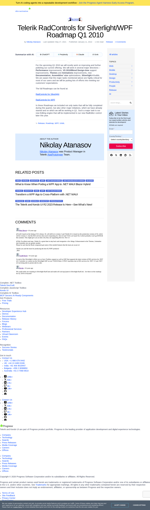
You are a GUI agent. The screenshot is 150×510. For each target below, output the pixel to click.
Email (111, 129)
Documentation (9, 316)
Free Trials (7, 300)
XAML (62, 123)
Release (109, 42)
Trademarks (41, 485)
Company (6, 435)
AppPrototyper (55, 154)
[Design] (121, 78)
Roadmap (50, 123)
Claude (81, 55)
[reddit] (125, 155)
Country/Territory (115, 136)
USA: (14, 360)
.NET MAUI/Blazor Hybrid (73, 180)
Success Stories (9, 347)
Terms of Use (8, 493)
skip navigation (21, 11)
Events (5, 337)
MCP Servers (6, 295)
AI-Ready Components (23, 295)
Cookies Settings (139, 505)
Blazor (90, 180)
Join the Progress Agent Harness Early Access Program (106, 3)
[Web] (121, 66)
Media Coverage (9, 445)
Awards (5, 440)
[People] (121, 86)
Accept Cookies (120, 505)
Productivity (56, 201)
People (112, 86)
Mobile (25, 180)
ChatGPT (46, 55)
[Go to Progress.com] (6, 427)
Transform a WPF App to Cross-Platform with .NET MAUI (46, 194)
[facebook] (111, 155)
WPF (57, 123)
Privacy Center (8, 498)
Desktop (34, 180)
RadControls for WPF (45, 100)
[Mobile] (121, 70)
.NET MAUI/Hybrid (54, 180)
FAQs (4, 339)
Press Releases (9, 442)
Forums (5, 321)
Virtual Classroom (10, 334)
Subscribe (121, 146)
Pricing (5, 303)
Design (112, 78)
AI (110, 94)
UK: (14, 363)
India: (15, 366)
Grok (96, 55)
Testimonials (7, 350)
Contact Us (7, 358)
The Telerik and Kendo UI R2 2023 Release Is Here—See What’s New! (53, 204)
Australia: (16, 371)
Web (18, 180)
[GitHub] (5, 391)
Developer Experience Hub (14, 311)
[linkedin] (121, 155)
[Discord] (5, 394)
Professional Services (12, 329)
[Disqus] (59, 252)
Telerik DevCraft (7, 285)
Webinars (6, 326)
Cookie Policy (17, 507)
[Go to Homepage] (29, 11)
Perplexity (64, 55)
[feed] (130, 155)
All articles (113, 54)
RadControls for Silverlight (47, 94)
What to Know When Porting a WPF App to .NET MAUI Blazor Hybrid (52, 184)
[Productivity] (121, 82)
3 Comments (120, 42)
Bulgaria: (15, 368)
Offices (5, 450)
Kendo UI (4, 290)
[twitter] (116, 155)
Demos (5, 314)
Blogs (4, 324)
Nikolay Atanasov (34, 42)
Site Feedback (8, 495)
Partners (6, 331)
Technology (7, 437)
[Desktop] (121, 74)
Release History (9, 319)
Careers (5, 448)
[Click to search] (131, 102)
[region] (75, 505)
